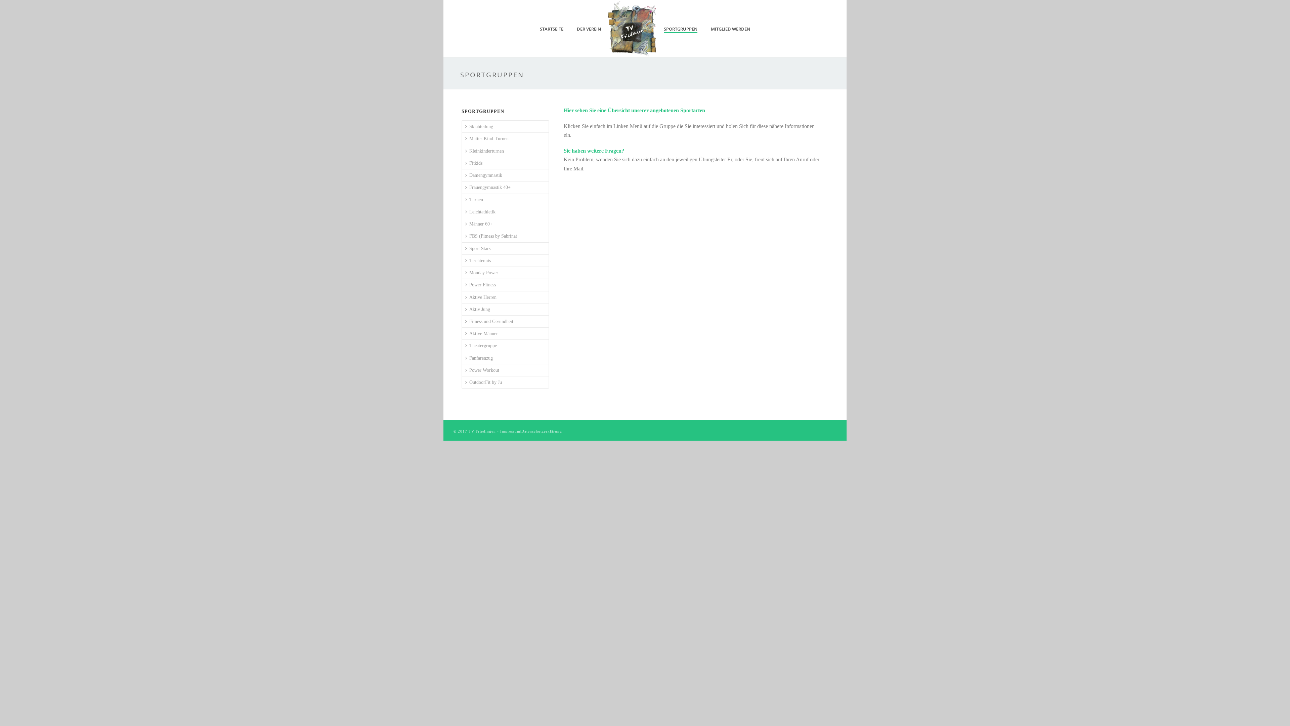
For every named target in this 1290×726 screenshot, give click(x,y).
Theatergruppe (483, 345)
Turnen (476, 199)
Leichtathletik (482, 211)
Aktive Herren (483, 297)
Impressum (510, 431)
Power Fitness (482, 284)
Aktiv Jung (479, 309)
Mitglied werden (730, 29)
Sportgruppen (680, 29)
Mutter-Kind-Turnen (489, 138)
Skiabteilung (481, 126)
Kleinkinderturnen (486, 151)
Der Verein (589, 29)
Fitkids (475, 163)
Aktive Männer (483, 333)
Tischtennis (480, 260)
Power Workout (484, 370)
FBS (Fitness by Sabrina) (493, 236)
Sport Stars (479, 248)
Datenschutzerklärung (541, 431)
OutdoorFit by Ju (485, 382)
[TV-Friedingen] (632, 28)
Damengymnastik (485, 175)
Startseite (551, 29)
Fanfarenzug (481, 358)
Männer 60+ (480, 224)
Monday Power (483, 272)
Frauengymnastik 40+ (490, 187)
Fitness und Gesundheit (491, 321)
